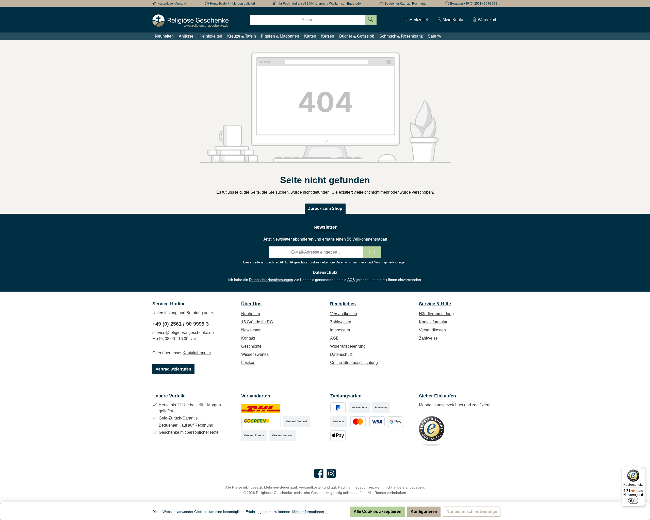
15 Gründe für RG (257, 322)
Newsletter (251, 330)
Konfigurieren (424, 511)
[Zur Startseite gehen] (190, 20)
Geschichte (251, 346)
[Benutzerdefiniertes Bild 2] (261, 421)
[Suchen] (371, 20)
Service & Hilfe (435, 303)
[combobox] (307, 20)
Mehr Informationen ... (310, 512)
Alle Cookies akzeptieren (377, 511)
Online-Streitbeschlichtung (354, 362)
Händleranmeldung (436, 314)
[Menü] (642, 470)
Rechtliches (343, 303)
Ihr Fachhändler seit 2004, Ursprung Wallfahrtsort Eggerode (320, 3)
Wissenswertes (255, 354)
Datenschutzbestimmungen (271, 280)
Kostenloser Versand (171, 3)
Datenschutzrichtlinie (351, 262)
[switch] (633, 501)
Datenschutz (341, 354)
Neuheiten (250, 314)
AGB (351, 280)
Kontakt (248, 338)
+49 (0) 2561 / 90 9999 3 (180, 324)
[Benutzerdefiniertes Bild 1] (261, 407)
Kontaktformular (197, 353)
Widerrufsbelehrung (348, 346)
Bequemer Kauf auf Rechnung (406, 3)
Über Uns (251, 303)
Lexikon (248, 362)
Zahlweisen (340, 322)
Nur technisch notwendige (471, 511)
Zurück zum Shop (325, 208)
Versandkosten (343, 314)
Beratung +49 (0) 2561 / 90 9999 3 (474, 3)
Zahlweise (428, 338)
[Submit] (372, 252)
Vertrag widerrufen (173, 369)
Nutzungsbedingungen (390, 262)
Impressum (340, 330)
